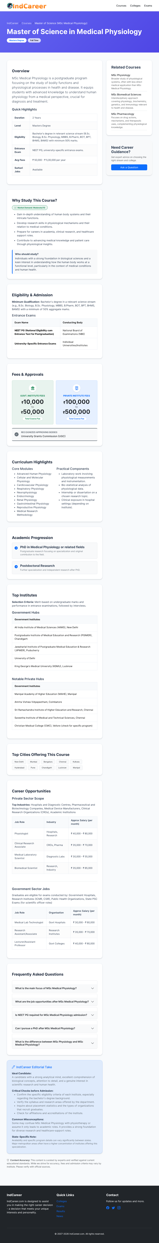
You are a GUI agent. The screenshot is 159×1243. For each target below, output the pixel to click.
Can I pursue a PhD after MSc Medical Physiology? (45, 1028)
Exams (148, 5)
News (60, 1216)
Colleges (135, 5)
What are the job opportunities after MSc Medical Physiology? (52, 1001)
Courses (121, 5)
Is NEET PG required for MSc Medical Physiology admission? (51, 1014)
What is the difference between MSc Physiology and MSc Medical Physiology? (49, 1043)
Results (61, 1211)
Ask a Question (129, 167)
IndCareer (12, 23)
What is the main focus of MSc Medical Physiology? (46, 988)
